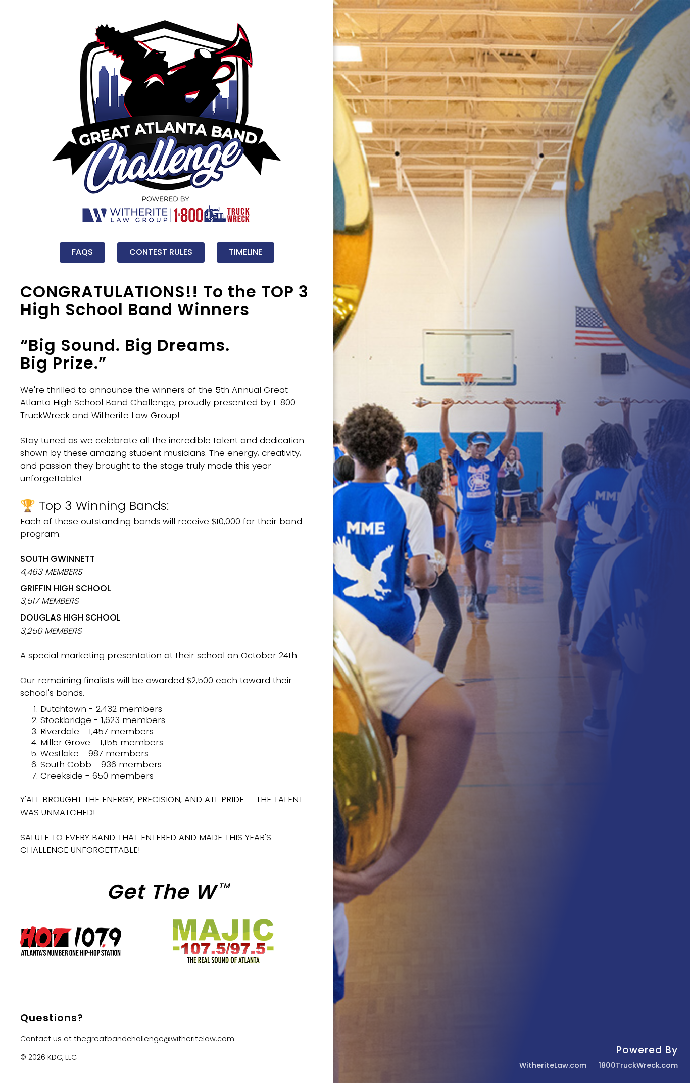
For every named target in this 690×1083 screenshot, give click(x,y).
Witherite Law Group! (135, 415)
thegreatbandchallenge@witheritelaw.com (154, 1039)
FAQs (82, 252)
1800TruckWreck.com (638, 1065)
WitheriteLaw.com (552, 1065)
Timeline (245, 252)
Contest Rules (160, 252)
